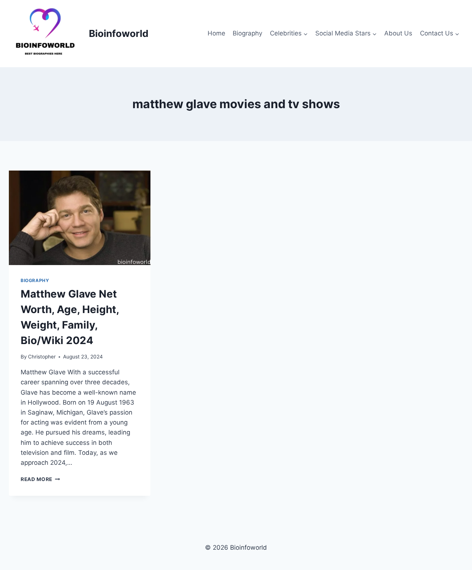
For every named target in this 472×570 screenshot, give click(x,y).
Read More (40, 479)
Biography (247, 33)
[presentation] (79, 218)
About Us (398, 33)
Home (216, 33)
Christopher (42, 357)
